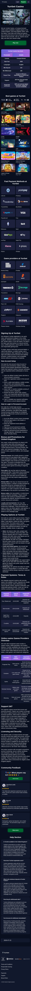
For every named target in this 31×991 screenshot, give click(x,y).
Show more (15, 830)
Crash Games (17, 100)
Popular (3, 99)
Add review (15, 778)
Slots (25, 99)
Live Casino (10, 100)
